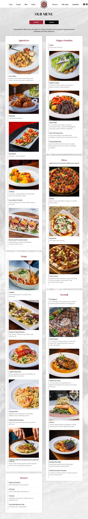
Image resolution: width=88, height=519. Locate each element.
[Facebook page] (84, 4)
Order (33, 4)
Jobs (26, 4)
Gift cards (65, 4)
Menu (11, 4)
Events (18, 4)
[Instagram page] (86, 4)
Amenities (75, 4)
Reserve (55, 4)
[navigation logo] (44, 4)
